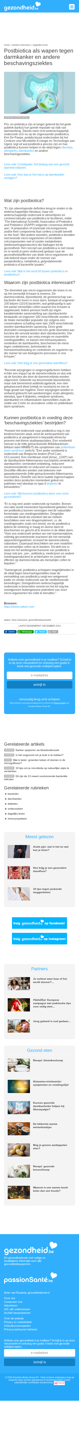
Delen (12, 631)
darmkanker (26, 150)
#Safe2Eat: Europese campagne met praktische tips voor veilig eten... (52, 1003)
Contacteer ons (13, 1301)
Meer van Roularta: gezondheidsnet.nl (26, 1292)
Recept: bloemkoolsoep (48, 1060)
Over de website (14, 1318)
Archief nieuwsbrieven (17, 1312)
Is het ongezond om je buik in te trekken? (40, 755)
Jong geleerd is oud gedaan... (52, 1021)
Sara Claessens (20, 620)
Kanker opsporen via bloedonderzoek (37, 750)
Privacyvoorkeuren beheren (20, 1329)
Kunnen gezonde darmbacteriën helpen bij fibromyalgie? (48, 1106)
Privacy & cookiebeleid (17, 1322)
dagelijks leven (16, 813)
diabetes (53, 483)
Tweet (42, 631)
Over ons (9, 1298)
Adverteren (10, 1305)
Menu (72, 7)
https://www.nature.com (19, 606)
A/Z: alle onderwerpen (17, 1309)
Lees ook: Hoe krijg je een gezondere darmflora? (35, 363)
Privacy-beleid (60, 703)
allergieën (10, 150)
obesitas (66, 147)
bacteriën (13, 793)
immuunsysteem (17, 818)
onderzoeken (15, 808)
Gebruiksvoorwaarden (17, 1325)
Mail (54, 631)
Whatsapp (27, 631)
